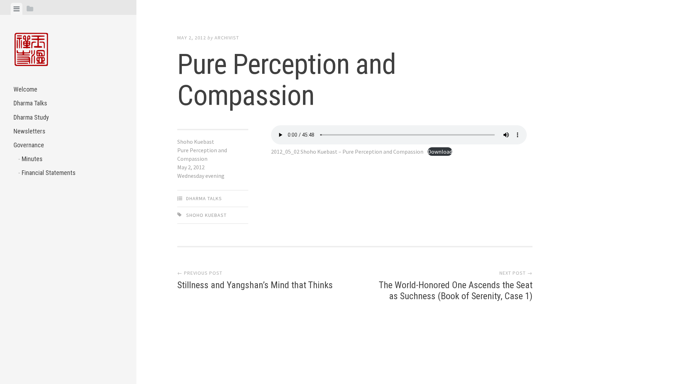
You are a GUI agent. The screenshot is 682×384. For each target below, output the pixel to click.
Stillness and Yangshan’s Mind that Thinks (255, 285)
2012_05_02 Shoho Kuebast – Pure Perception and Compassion (347, 151)
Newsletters (29, 131)
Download (440, 151)
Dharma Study (31, 117)
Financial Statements (49, 172)
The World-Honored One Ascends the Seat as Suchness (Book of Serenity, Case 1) (455, 290)
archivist (227, 37)
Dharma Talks (30, 103)
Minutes (32, 159)
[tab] (16, 9)
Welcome (25, 89)
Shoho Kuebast (206, 215)
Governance (28, 145)
